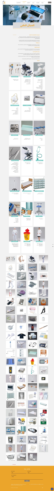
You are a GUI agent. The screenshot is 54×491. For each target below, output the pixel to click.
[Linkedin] (52, 246)
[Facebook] (52, 244)
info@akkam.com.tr (40, 484)
